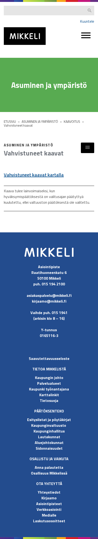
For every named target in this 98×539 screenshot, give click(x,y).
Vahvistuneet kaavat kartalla (34, 174)
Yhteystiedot (49, 492)
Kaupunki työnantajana (49, 389)
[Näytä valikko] (87, 148)
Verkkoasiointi (49, 509)
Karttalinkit (49, 395)
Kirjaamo (49, 498)
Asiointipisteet (49, 504)
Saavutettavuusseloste (49, 358)
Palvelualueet (49, 383)
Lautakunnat (49, 437)
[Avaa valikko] (86, 37)
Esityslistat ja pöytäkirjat (49, 419)
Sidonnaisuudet (49, 448)
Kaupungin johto (49, 377)
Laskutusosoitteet (49, 521)
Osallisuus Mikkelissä (49, 473)
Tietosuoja (49, 400)
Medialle (49, 515)
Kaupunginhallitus (49, 431)
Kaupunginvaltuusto (49, 425)
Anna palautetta (49, 467)
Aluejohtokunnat (49, 442)
